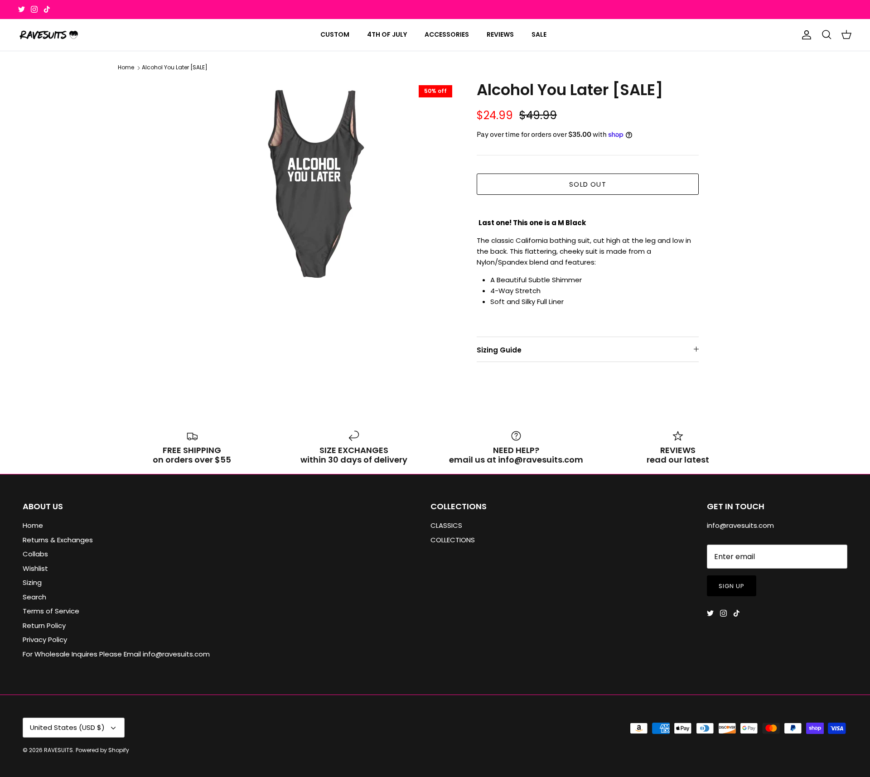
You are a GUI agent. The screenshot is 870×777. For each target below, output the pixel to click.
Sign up (731, 586)
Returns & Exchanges (58, 540)
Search (34, 597)
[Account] (805, 34)
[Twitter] (21, 9)
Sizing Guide (499, 350)
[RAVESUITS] (48, 35)
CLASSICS (446, 525)
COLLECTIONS (452, 540)
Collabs (35, 554)
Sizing (32, 582)
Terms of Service (51, 611)
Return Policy (44, 625)
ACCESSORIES (447, 34)
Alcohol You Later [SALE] (175, 68)
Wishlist (35, 568)
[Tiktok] (47, 9)
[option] (314, 185)
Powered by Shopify (102, 750)
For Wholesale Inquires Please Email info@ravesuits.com (116, 654)
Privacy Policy (45, 639)
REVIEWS (500, 34)
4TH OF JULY (387, 34)
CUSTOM (334, 34)
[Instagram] (34, 9)
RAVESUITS (58, 750)
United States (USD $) (67, 727)
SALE (539, 34)
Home (126, 68)
